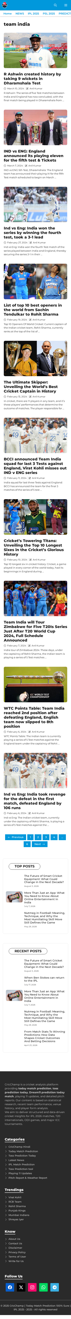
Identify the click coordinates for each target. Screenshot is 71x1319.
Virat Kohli (15, 1197)
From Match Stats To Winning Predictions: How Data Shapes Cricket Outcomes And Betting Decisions (44, 1036)
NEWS (20, 13)
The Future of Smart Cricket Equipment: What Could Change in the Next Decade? (44, 879)
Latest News (16, 1160)
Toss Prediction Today (22, 1155)
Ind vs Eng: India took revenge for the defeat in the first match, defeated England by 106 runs (35, 801)
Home (7, 13)
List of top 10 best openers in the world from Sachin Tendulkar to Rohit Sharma (33, 310)
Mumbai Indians (19, 1214)
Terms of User (17, 1256)
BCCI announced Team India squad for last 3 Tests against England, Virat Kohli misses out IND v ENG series (35, 466)
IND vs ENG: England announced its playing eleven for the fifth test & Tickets (33, 156)
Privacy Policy (17, 1252)
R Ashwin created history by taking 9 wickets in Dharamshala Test (32, 78)
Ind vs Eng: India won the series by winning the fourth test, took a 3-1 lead (32, 232)
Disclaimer (15, 1247)
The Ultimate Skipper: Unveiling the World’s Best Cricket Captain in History (31, 386)
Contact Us (15, 1243)
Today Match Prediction (23, 1151)
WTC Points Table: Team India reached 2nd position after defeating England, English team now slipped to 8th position (34, 717)
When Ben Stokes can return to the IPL (44, 979)
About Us (14, 1238)
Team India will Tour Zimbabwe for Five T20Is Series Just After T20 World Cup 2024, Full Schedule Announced (35, 631)
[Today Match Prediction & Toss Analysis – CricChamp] (4, 5)
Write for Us (16, 1261)
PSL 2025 (49, 13)
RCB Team (15, 1201)
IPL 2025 (33, 13)
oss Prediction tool (21, 1168)
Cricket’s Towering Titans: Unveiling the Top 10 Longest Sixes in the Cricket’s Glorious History (34, 547)
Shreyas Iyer (16, 1219)
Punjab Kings (17, 1210)
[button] (55, 5)
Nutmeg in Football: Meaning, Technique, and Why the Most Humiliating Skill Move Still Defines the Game (44, 917)
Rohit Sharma (17, 1206)
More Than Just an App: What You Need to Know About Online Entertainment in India (44, 897)
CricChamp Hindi (19, 1146)
